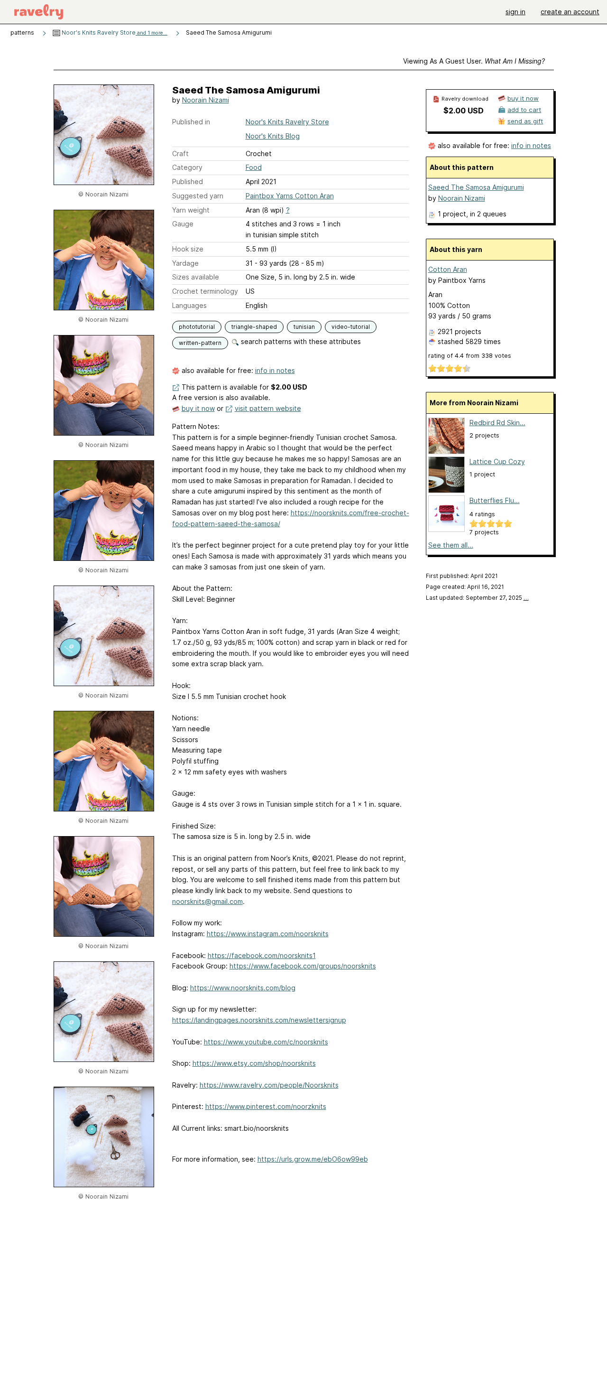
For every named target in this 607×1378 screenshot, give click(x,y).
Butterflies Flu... (494, 500)
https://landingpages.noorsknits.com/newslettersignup (259, 1020)
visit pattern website (268, 408)
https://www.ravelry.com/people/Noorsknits (269, 1085)
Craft (180, 153)
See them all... (450, 545)
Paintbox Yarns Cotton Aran (290, 196)
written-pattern (200, 342)
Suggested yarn (197, 196)
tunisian (304, 326)
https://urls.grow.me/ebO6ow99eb (313, 1159)
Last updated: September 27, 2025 (477, 597)
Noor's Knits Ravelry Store (113, 32)
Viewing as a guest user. (474, 61)
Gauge (182, 224)
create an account (570, 12)
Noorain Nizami (205, 100)
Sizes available (195, 277)
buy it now (198, 408)
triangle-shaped (254, 326)
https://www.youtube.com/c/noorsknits (266, 1042)
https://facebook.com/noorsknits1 (262, 955)
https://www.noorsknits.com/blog (242, 988)
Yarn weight (191, 210)
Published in (191, 122)
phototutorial (197, 326)
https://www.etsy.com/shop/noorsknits (254, 1063)
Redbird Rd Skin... (497, 423)
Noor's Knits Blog (273, 136)
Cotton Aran (447, 269)
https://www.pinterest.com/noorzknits (265, 1106)
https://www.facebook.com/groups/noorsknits (303, 966)
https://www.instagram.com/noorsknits (268, 934)
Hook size (187, 249)
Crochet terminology (205, 291)
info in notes (275, 370)
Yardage (185, 263)
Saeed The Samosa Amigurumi (476, 187)
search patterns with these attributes (300, 341)
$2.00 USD (463, 110)
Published (187, 181)
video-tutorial (350, 326)
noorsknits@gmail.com (207, 901)
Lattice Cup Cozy (497, 461)
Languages (189, 305)
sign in (515, 12)
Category (187, 167)
